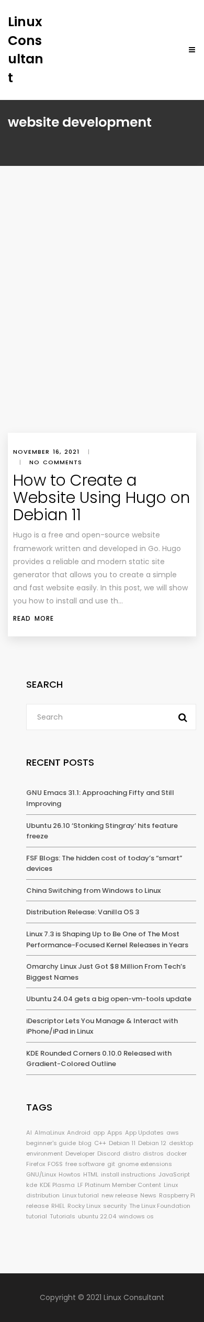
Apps (114, 1132)
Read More (33, 618)
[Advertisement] (102, 325)
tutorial (36, 1216)
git (111, 1164)
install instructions (128, 1174)
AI (29, 1132)
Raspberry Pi (177, 1195)
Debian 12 (152, 1143)
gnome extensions (145, 1164)
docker (176, 1153)
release (37, 1206)
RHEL (58, 1206)
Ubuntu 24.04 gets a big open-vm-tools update (108, 999)
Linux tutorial (80, 1195)
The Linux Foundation (159, 1206)
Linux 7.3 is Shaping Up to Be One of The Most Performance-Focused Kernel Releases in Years (107, 939)
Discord (108, 1153)
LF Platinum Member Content (119, 1185)
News (148, 1195)
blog (85, 1143)
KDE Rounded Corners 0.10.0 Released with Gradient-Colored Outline (99, 1058)
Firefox (35, 1164)
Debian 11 (122, 1143)
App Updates (144, 1132)
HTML (90, 1174)
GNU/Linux (41, 1174)
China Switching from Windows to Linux (93, 890)
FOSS (55, 1164)
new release (119, 1195)
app (99, 1132)
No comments (55, 462)
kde (31, 1185)
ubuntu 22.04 (97, 1216)
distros (153, 1153)
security (115, 1206)
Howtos (70, 1174)
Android (78, 1132)
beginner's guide (51, 1143)
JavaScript (174, 1174)
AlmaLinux (49, 1132)
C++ (100, 1143)
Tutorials (62, 1216)
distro (131, 1153)
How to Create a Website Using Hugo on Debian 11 (101, 497)
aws (172, 1132)
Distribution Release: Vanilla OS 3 (82, 912)
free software (85, 1164)
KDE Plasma (57, 1185)
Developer (80, 1153)
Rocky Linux (83, 1206)
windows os (136, 1216)
